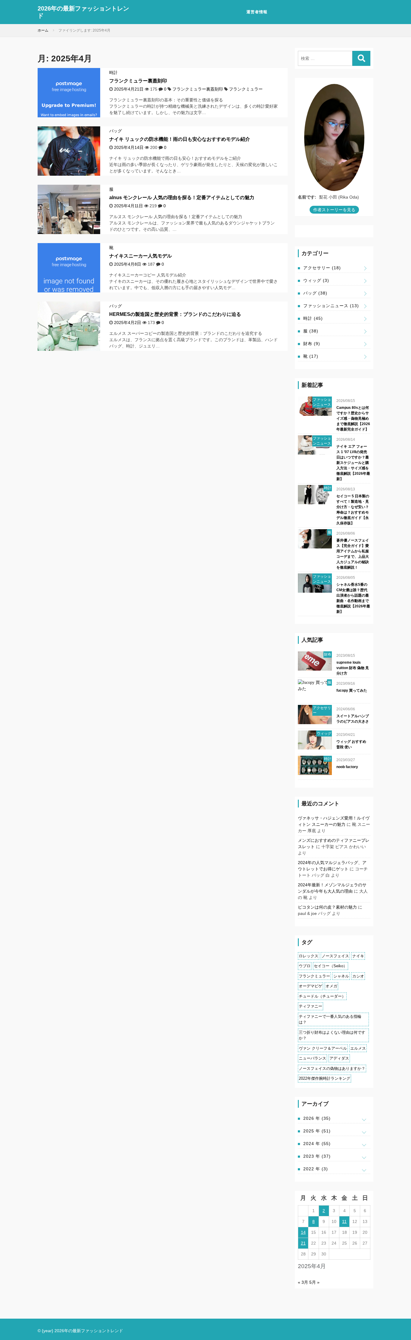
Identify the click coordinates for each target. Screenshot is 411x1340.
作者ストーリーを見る (334, 209)
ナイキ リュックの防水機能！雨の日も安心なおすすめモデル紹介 (179, 139)
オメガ (331, 986)
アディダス (339, 1058)
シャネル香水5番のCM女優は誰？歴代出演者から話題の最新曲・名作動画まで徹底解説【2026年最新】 (353, 598)
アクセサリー (322, 267)
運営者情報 (256, 12)
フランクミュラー (246, 89)
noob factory (347, 767)
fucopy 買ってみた (351, 690)
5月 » (314, 1282)
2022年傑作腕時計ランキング (324, 1078)
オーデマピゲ (310, 986)
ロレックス (308, 956)
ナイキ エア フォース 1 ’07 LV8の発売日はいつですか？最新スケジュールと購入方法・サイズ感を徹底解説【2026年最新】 (353, 462)
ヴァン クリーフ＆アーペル (323, 1048)
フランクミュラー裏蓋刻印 (138, 80)
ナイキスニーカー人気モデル (140, 255)
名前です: (307, 197)
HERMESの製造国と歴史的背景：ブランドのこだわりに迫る (175, 314)
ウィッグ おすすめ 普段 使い (351, 744)
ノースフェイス (335, 956)
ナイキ (358, 956)
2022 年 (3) (315, 1168)
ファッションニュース (331, 305)
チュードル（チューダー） (322, 996)
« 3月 (303, 1282)
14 (303, 1232)
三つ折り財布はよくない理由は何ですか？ (332, 1035)
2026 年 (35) (317, 1118)
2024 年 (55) (317, 1143)
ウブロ (305, 966)
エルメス (358, 1048)
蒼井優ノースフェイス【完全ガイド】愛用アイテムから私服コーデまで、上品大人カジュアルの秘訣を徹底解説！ (352, 554)
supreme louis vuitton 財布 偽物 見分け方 (352, 667)
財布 (311, 343)
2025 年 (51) (317, 1131)
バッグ (115, 130)
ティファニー (310, 1006)
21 (303, 1243)
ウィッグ (316, 280)
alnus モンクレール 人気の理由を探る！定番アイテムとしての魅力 (181, 197)
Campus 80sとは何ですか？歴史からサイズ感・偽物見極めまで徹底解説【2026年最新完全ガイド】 (353, 418)
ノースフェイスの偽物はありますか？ (332, 1068)
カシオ (358, 976)
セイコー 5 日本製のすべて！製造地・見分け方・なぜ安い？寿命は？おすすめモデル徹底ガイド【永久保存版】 (352, 509)
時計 (113, 72)
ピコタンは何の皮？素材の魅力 (327, 907)
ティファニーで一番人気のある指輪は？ (330, 1019)
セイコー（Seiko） (330, 966)
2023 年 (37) (317, 1156)
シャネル (341, 976)
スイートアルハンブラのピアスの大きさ (352, 719)
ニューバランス (312, 1058)
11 (344, 1221)
